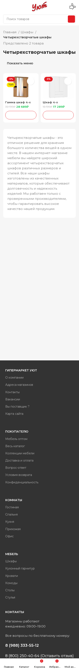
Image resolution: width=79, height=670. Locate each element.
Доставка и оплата (19, 460)
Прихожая (13, 529)
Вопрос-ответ (15, 468)
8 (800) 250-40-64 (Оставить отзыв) (39, 655)
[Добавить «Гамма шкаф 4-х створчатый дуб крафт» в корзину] (20, 115)
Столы (10, 590)
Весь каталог (15, 446)
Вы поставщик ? (17, 406)
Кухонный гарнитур (20, 568)
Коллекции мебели (19, 453)
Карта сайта (14, 414)
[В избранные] (30, 81)
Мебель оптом (16, 439)
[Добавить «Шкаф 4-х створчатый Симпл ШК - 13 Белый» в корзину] (58, 115)
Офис (9, 536)
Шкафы (27, 32)
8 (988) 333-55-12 (22, 645)
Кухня (9, 522)
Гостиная (12, 507)
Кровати (11, 576)
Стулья (10, 597)
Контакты (12, 392)
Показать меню (20, 63)
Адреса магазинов (19, 385)
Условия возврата (18, 475)
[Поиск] (71, 19)
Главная (10, 32)
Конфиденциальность (21, 482)
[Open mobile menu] (5, 6)
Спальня (11, 514)
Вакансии (12, 399)
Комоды (11, 583)
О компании (14, 377)
